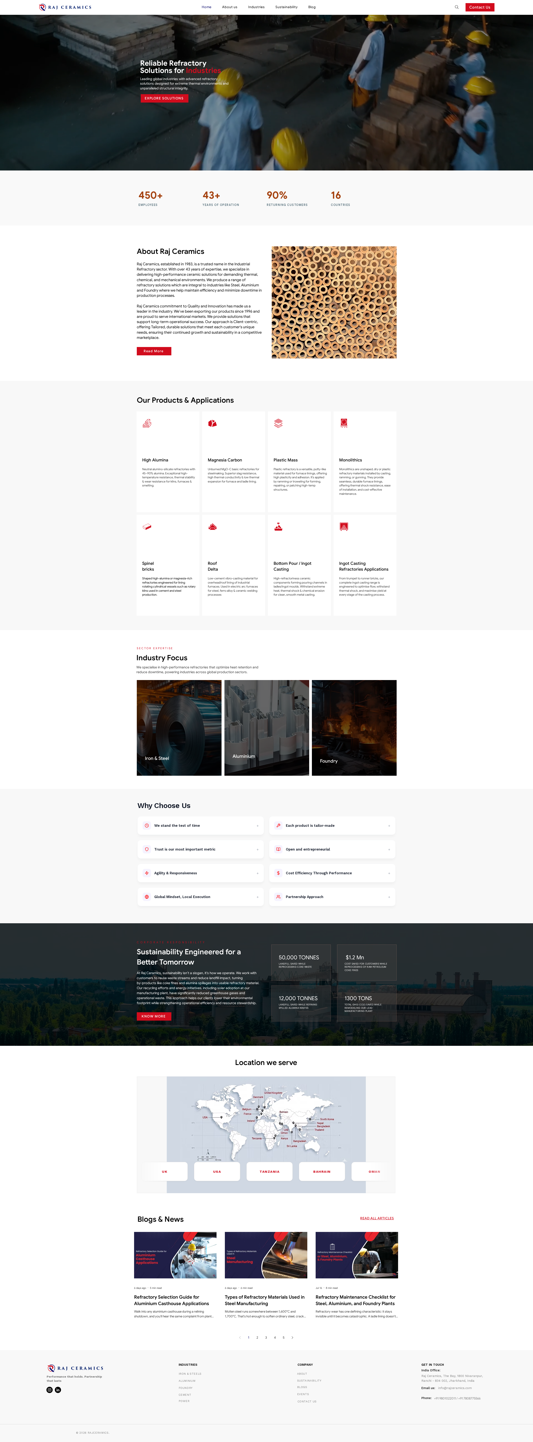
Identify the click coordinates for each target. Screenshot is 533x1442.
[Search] (457, 7)
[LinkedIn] (58, 1390)
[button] (256, 7)
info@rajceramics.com (455, 1388)
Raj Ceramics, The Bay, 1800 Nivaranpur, (452, 1376)
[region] (168, 461)
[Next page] (292, 1337)
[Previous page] (240, 1337)
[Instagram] (49, 1390)
